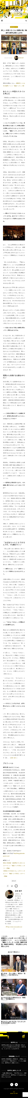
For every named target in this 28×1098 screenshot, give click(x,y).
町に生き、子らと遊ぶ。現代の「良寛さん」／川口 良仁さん (13, 974)
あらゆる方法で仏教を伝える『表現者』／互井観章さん (13, 998)
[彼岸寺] (14, 9)
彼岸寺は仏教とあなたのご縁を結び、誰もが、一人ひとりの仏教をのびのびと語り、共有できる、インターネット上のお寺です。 (14, 1046)
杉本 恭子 (21, 57)
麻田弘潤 (14, 880)
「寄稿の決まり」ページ (15, 1061)
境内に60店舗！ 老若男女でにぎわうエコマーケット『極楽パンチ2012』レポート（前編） (14, 865)
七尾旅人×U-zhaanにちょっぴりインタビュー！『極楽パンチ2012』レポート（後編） (14, 873)
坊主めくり (14, 27)
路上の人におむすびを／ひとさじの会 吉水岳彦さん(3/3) (13, 1022)
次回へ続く (13, 757)
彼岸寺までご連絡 (9, 1062)
